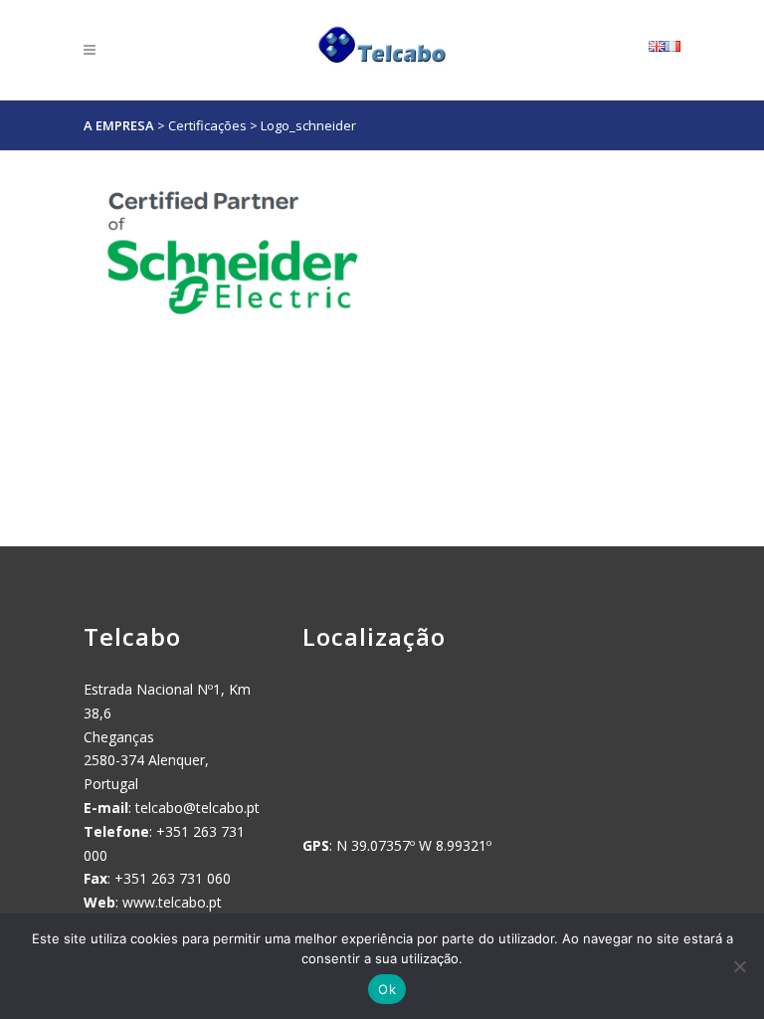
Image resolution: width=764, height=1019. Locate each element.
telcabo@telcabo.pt (197, 807)
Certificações (207, 125)
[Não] (739, 966)
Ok (387, 989)
